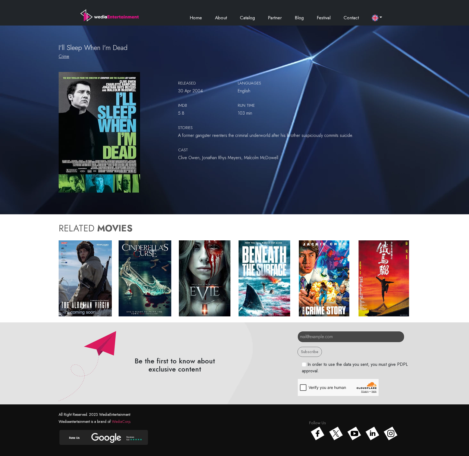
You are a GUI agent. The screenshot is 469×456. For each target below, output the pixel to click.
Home (196, 17)
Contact (351, 17)
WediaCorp (121, 421)
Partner (275, 17)
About (221, 17)
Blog (299, 17)
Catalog (247, 17)
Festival (324, 17)
